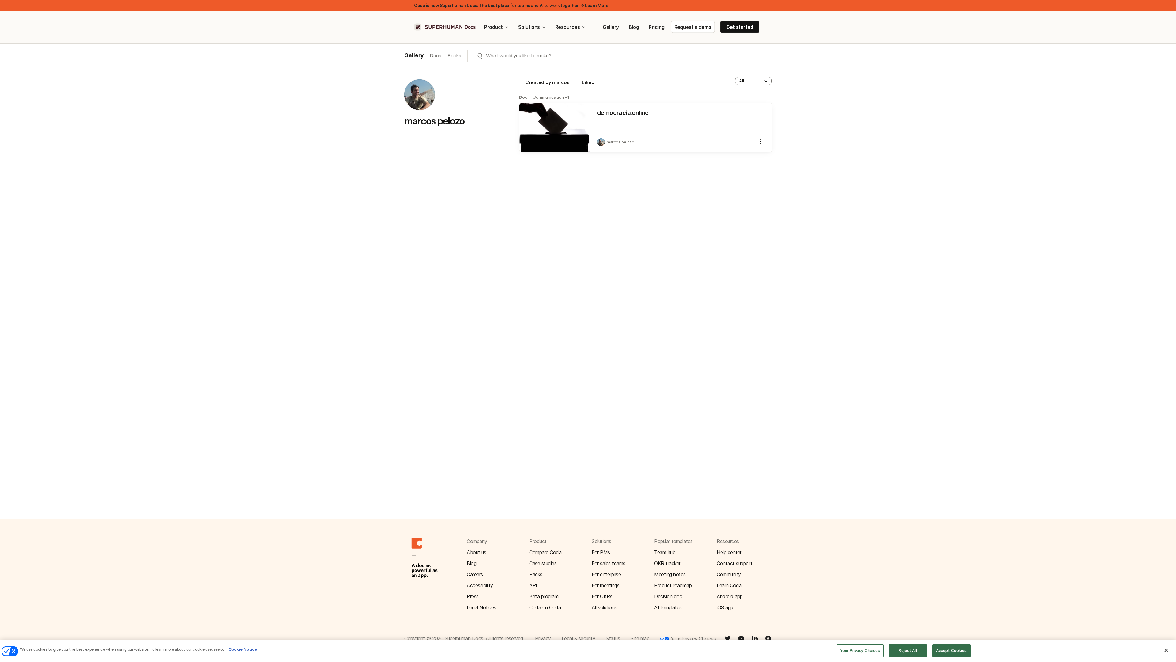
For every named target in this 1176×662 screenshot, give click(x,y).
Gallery (611, 27)
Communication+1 (551, 97)
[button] (753, 81)
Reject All (908, 650)
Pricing (657, 27)
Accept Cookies (951, 650)
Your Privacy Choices (692, 639)
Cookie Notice (242, 649)
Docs (435, 56)
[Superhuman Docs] (445, 27)
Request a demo (692, 27)
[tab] (547, 84)
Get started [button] (739, 27)
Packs (454, 56)
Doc (523, 97)
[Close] (1166, 650)
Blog (634, 27)
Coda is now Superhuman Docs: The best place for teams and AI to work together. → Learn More (511, 5)
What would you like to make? (519, 56)
